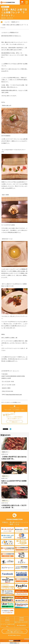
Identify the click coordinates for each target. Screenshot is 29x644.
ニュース (7, 22)
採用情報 (21, 620)
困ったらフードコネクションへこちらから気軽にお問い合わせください (14, 631)
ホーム (7, 617)
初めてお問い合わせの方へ (21, 622)
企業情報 (21, 617)
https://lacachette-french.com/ (14, 394)
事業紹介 (7, 620)
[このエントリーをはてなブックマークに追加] (10, 429)
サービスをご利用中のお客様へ (7, 625)
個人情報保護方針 (21, 625)
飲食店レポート (15, 22)
